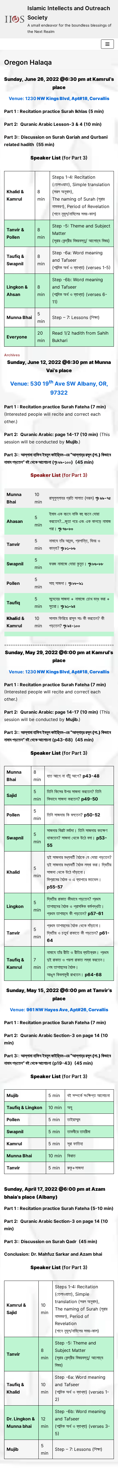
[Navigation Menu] (107, 44)
